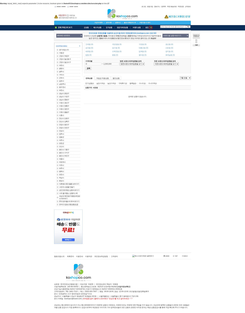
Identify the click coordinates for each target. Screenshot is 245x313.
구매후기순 (123, 83)
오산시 (61, 146)
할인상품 (116, 78)
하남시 (61, 178)
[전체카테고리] (64, 27)
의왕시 (61, 159)
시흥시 (61, 115)
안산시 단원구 (64, 118)
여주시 (61, 140)
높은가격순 (111, 83)
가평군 (61, 53)
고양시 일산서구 (65, 62)
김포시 (61, 81)
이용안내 (79, 256)
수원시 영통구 (64, 106)
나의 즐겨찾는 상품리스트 (68, 193)
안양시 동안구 (64, 125)
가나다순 (142, 83)
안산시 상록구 (64, 122)
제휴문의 (70, 256)
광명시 (61, 68)
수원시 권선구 (64, 103)
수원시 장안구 (64, 109)
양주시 (61, 134)
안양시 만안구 (64, 128)
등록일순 (133, 83)
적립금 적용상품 (102, 78)
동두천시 (62, 87)
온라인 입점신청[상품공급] (68, 204)
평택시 (61, 171)
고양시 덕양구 (64, 56)
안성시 (61, 131)
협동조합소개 (59, 256)
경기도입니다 (64, 50)
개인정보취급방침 (101, 256)
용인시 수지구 (64, 153)
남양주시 (62, 84)
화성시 (61, 181)
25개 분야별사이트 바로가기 (69, 201)
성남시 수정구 (64, 97)
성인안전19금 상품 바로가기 (69, 190)
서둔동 (95, 88)
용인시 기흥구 (64, 150)
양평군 (61, 137)
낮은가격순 (100, 83)
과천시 (61, 65)
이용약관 (88, 256)
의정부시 (62, 162)
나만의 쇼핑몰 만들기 (66, 187)
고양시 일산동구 (65, 59)
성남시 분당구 (64, 93)
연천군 (61, 143)
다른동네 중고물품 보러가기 (69, 184)
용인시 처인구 (64, 156)
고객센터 (114, 256)
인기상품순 (89, 83)
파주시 (61, 168)
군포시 (61, 78)
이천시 (61, 165)
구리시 (61, 75)
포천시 (61, 175)
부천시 (61, 90)
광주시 (61, 72)
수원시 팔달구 (64, 112)
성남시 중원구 (64, 100)
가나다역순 (152, 83)
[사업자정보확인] (123, 287)
